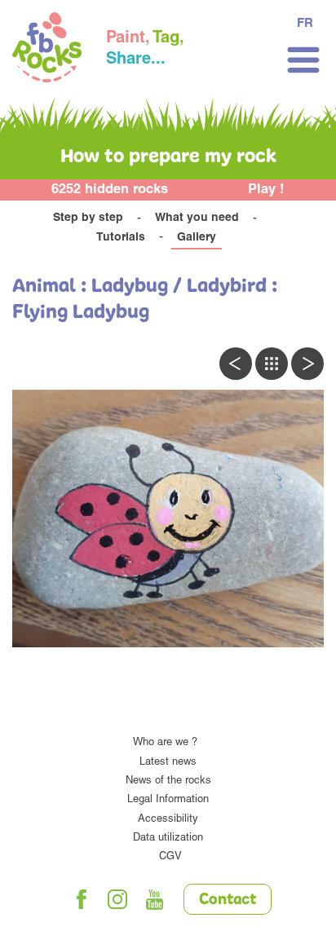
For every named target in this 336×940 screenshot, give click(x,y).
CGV (170, 857)
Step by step (88, 218)
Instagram (118, 899)
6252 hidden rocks (109, 190)
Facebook (81, 899)
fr (305, 24)
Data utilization (168, 838)
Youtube (155, 899)
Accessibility (168, 819)
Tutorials (120, 238)
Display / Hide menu (303, 59)
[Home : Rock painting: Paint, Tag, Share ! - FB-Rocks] (47, 49)
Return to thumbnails (271, 363)
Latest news (168, 762)
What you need (197, 218)
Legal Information (168, 800)
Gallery (196, 238)
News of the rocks (168, 781)
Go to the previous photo (235, 363)
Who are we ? (165, 743)
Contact (227, 900)
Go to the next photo (307, 363)
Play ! (266, 190)
